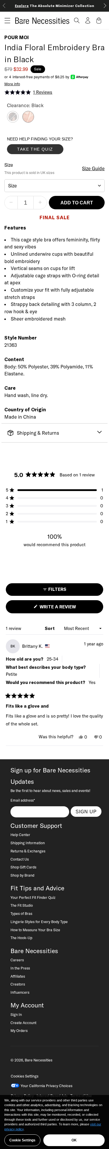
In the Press (20, 968)
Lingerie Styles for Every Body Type (39, 921)
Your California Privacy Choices (46, 1085)
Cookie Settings (22, 1140)
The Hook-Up (21, 937)
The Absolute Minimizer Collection (54, 6)
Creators (17, 984)
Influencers (19, 992)
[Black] (13, 121)
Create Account (23, 1022)
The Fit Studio (21, 905)
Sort (50, 628)
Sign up (86, 811)
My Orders (19, 1030)
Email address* (22, 800)
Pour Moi (16, 37)
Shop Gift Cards (23, 867)
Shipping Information (27, 842)
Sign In (16, 1014)
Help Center (20, 834)
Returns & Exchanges (27, 851)
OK (74, 1140)
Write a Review (67, 608)
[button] (5, 21)
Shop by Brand (22, 875)
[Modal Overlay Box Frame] (50, 146)
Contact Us (19, 859)
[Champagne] (28, 121)
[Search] (76, 20)
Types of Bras (21, 913)
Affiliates (17, 976)
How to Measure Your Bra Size (35, 929)
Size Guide (93, 168)
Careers (17, 960)
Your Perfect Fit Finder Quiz (33, 897)
